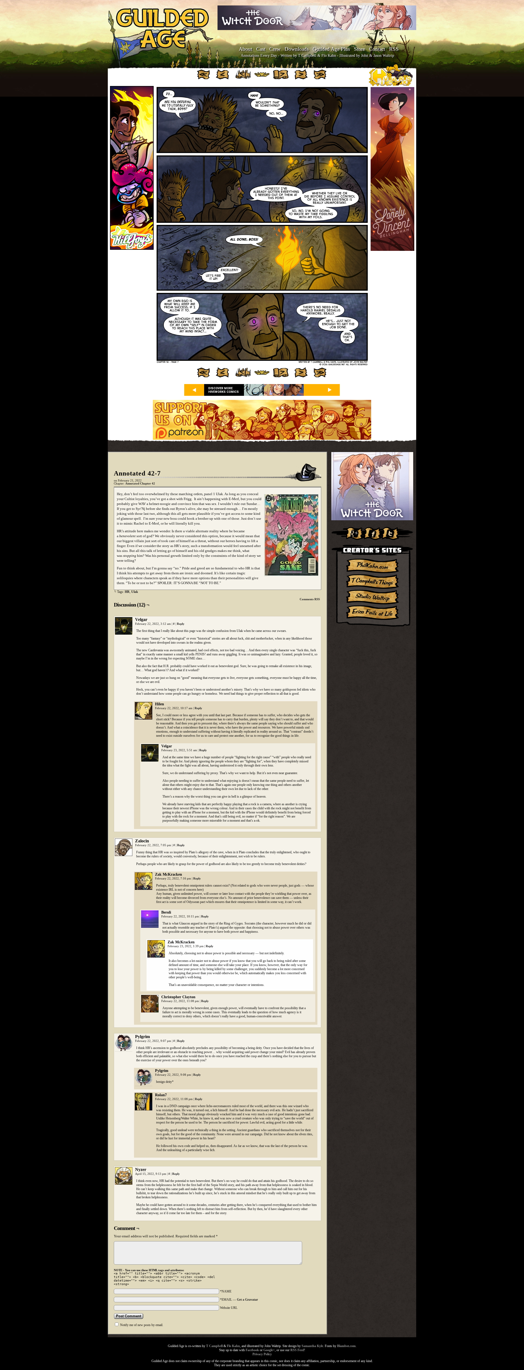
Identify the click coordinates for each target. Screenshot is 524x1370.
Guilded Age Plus (331, 49)
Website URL (228, 1308)
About (245, 49)
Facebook (252, 1350)
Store (359, 49)
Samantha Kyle (312, 1346)
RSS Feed (297, 1350)
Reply (180, 623)
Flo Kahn (233, 1346)
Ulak (134, 592)
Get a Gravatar (247, 1299)
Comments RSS (310, 599)
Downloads (297, 49)
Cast (260, 49)
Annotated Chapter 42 (140, 483)
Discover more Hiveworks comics (223, 390)
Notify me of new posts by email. (141, 1325)
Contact (377, 49)
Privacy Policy (262, 1354)
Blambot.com (346, 1346)
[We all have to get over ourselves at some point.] (262, 364)
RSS (394, 49)
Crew (275, 49)
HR (127, 592)
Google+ (269, 1350)
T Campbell (214, 1346)
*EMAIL (239, 1299)
